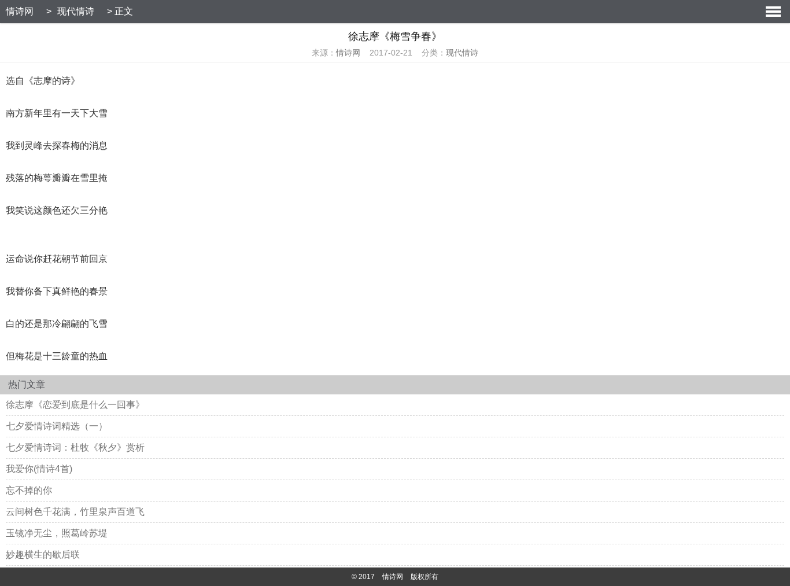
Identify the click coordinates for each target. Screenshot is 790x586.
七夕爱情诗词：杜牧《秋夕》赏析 (75, 447)
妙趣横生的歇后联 (43, 554)
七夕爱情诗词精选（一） (57, 426)
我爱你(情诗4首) (39, 469)
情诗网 (20, 11)
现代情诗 (75, 11)
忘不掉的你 (29, 490)
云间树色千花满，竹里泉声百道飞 (75, 512)
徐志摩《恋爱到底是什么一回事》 (75, 405)
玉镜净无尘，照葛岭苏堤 (57, 533)
